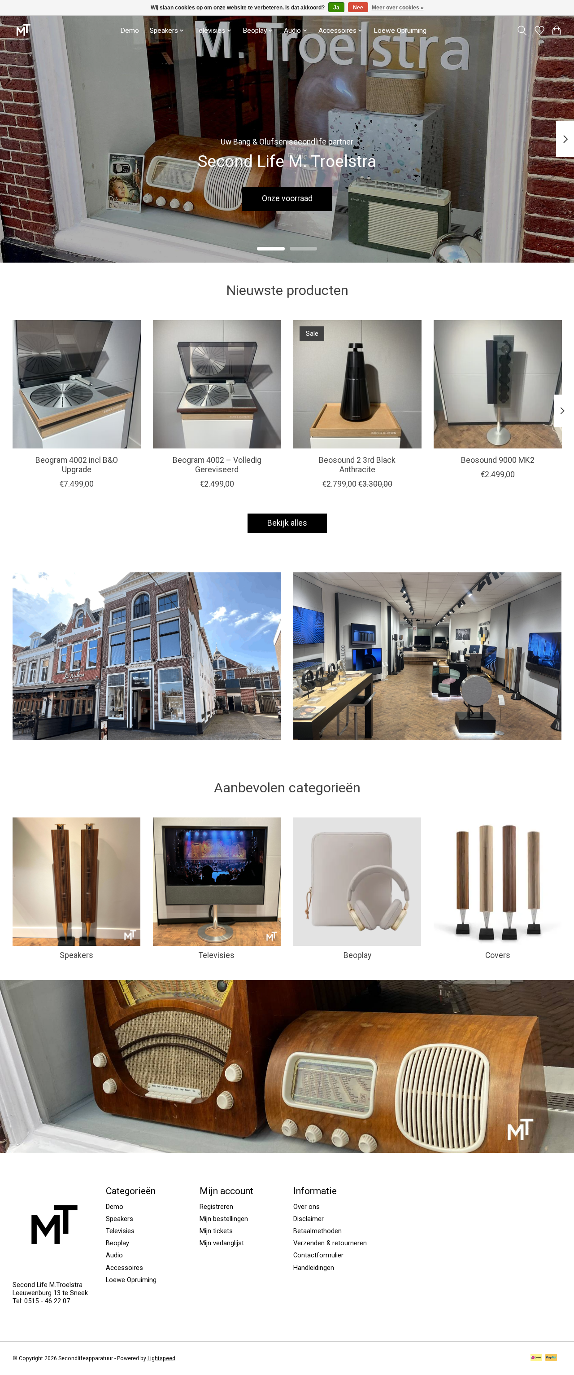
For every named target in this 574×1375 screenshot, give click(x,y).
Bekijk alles (287, 522)
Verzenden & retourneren (330, 1243)
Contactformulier (318, 1255)
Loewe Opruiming (400, 30)
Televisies (217, 955)
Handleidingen (313, 1268)
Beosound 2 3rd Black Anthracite (357, 465)
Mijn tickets (216, 1231)
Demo (129, 30)
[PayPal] (551, 1358)
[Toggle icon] (521, 30)
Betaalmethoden (317, 1231)
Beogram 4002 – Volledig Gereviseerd (216, 465)
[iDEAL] (536, 1358)
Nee (358, 7)
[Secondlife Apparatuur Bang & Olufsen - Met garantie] (23, 30)
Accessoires (124, 1268)
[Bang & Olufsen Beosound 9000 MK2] (498, 384)
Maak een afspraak (287, 198)
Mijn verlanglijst (222, 1243)
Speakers (76, 955)
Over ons (306, 1207)
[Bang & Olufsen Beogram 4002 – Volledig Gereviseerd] (217, 384)
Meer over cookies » (398, 7)
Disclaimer (308, 1219)
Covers (497, 955)
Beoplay (357, 955)
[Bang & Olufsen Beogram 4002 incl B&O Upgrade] (77, 384)
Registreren (216, 1207)
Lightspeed (161, 1358)
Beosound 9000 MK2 (498, 460)
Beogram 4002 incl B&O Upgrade (76, 465)
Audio (114, 1255)
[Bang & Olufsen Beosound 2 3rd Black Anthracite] (357, 384)
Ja (336, 7)
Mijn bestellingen (224, 1219)
